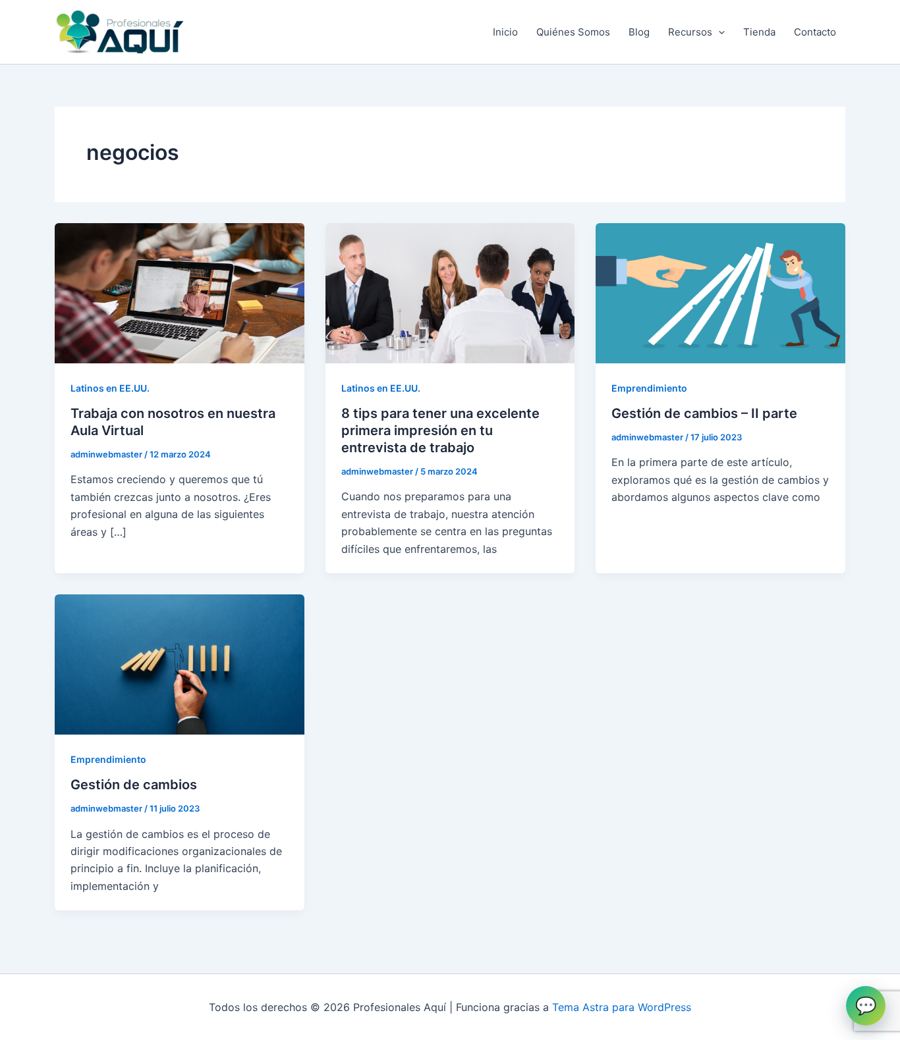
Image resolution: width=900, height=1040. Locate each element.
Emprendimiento (649, 388)
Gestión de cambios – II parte (704, 413)
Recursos (690, 32)
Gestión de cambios (133, 785)
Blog (639, 32)
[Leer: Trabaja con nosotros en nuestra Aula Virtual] (179, 292)
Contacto (815, 32)
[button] (718, 32)
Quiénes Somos (573, 32)
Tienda (759, 32)
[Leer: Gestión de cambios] (179, 663)
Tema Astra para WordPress (621, 1007)
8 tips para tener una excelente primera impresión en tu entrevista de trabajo (440, 430)
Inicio (505, 32)
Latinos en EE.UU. (110, 388)
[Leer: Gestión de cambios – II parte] (720, 292)
